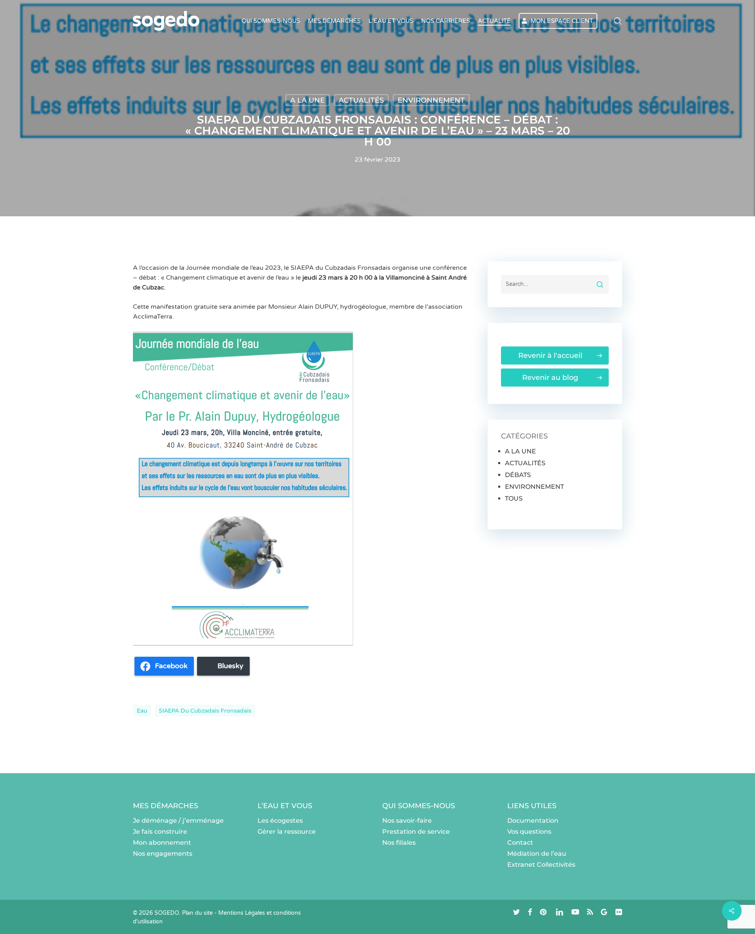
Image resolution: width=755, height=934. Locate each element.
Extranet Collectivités (541, 864)
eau (142, 710)
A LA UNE (307, 100)
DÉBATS (518, 475)
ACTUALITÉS (361, 100)
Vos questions (529, 831)
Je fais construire (160, 831)
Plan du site (197, 913)
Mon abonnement (162, 842)
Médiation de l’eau (536, 853)
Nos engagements (162, 853)
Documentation (532, 820)
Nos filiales (399, 842)
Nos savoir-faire (407, 820)
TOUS (514, 498)
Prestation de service (416, 831)
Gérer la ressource (287, 831)
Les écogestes (280, 820)
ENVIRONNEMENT (431, 100)
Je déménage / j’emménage (178, 820)
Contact (520, 842)
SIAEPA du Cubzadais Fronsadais (205, 710)
